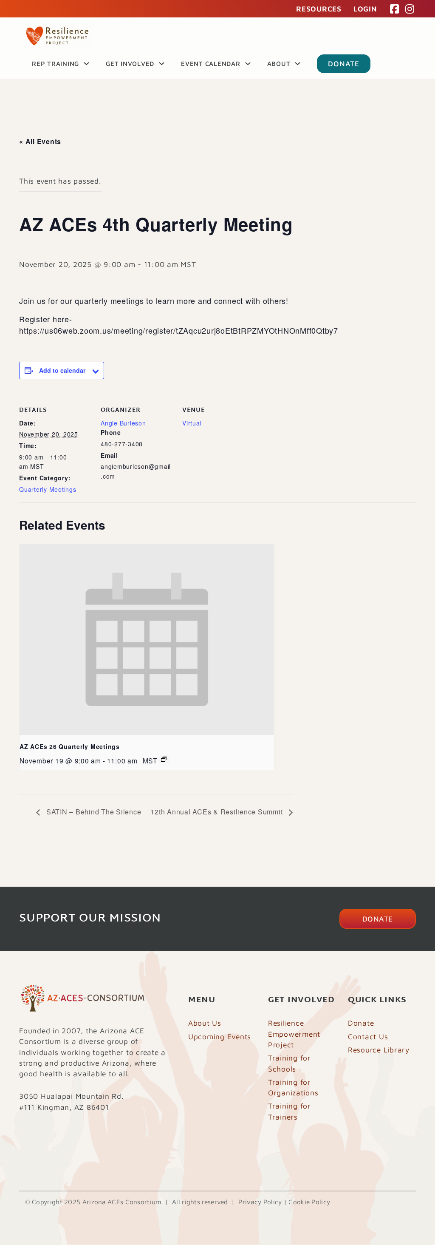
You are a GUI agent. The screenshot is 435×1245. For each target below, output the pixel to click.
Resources (319, 8)
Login (365, 8)
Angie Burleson (123, 423)
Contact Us (368, 1036)
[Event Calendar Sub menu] (248, 63)
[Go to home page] (57, 36)
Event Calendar (210, 63)
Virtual (191, 423)
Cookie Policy (309, 1201)
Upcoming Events (219, 1036)
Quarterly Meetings (47, 489)
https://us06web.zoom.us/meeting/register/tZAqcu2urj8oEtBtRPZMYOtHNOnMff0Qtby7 (178, 330)
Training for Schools (289, 1063)
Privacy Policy (260, 1201)
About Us (204, 1022)
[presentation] (147, 639)
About (279, 63)
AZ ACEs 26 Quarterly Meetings (70, 746)
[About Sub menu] (297, 63)
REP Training (55, 63)
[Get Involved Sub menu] (161, 63)
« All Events (40, 141)
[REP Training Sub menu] (86, 63)
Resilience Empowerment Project (294, 1033)
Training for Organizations (293, 1087)
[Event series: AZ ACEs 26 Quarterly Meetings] (164, 759)
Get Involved (130, 63)
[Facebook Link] (395, 8)
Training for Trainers (289, 1111)
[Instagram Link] (410, 8)
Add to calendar (62, 370)
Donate (343, 63)
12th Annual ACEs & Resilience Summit (217, 812)
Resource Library (379, 1049)
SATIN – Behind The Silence (92, 812)
